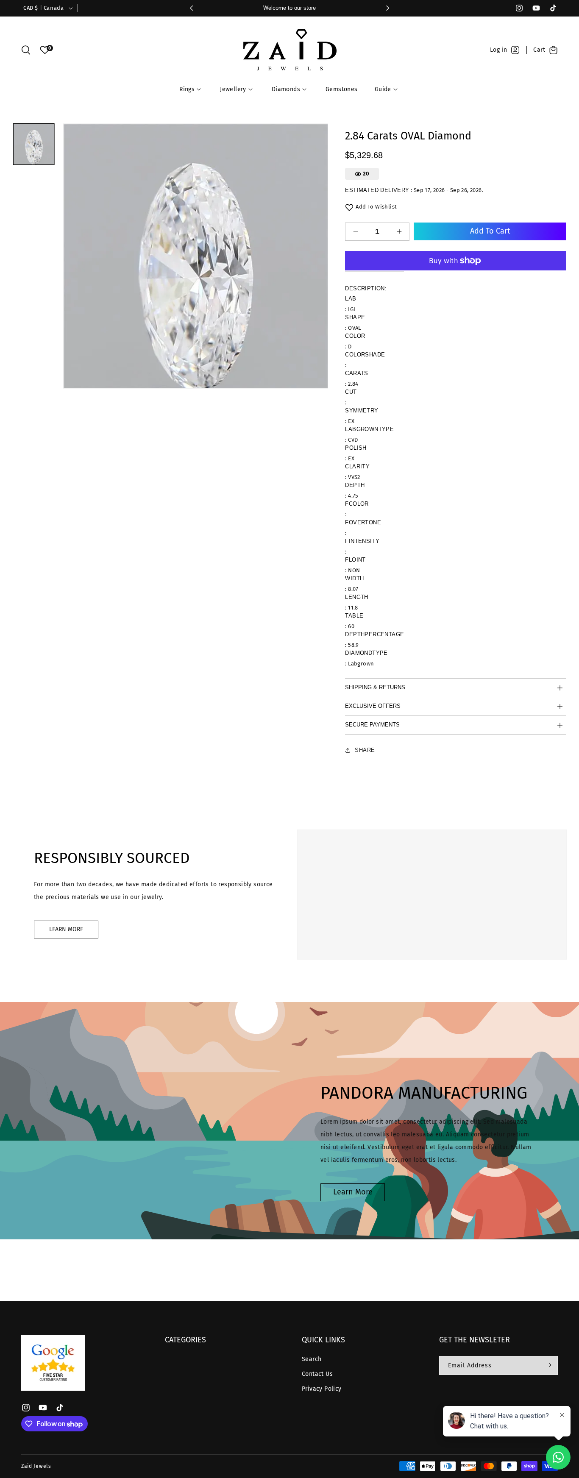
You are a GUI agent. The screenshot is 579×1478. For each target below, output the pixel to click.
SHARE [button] (365, 750)
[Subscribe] (548, 1365)
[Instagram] (515, 8)
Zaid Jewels (36, 1466)
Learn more (353, 1192)
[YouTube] (532, 8)
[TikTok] (549, 8)
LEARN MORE (66, 929)
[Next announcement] (387, 8)
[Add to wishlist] (349, 207)
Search (311, 1358)
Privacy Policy (322, 1388)
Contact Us (317, 1374)
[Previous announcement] (191, 8)
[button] (26, 50)
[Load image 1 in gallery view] (34, 144)
